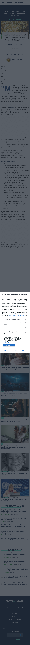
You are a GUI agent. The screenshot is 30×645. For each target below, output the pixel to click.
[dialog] (15, 322)
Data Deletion (7, 350)
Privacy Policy (23, 350)
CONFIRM (9, 345)
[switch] (25, 322)
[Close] (27, 294)
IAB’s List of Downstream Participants (16, 315)
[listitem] (15, 319)
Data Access (15, 350)
